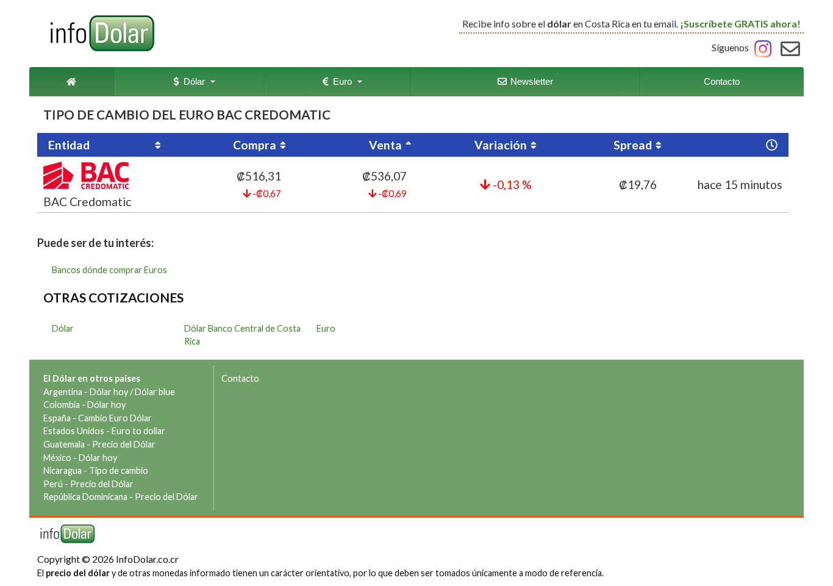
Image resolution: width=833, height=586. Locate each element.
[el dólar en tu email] (790, 47)
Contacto (722, 81)
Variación (500, 145)
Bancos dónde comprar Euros (109, 270)
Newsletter (530, 81)
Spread (632, 145)
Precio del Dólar (124, 444)
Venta (385, 145)
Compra (254, 145)
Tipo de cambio (118, 470)
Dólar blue (155, 392)
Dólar (192, 81)
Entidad (69, 145)
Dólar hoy (109, 392)
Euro (340, 81)
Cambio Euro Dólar (115, 418)
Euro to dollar (138, 431)
